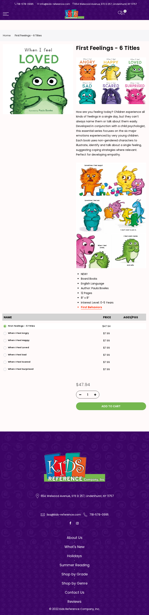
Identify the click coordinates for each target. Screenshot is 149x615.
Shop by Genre (74, 583)
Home (7, 35)
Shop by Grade (75, 574)
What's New (74, 546)
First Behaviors (91, 307)
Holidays (74, 555)
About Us (74, 537)
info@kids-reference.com (55, 4)
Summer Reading (74, 565)
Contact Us (74, 592)
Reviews (74, 601)
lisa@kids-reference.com (64, 515)
